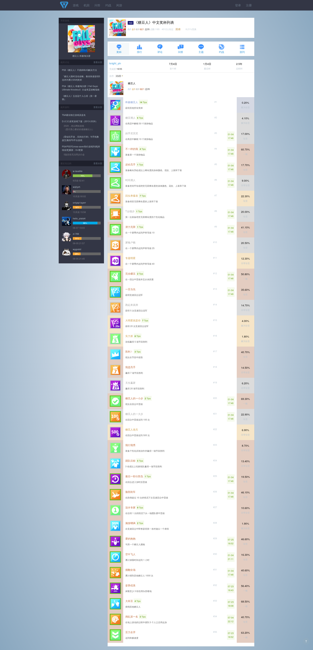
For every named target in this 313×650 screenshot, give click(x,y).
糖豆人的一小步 (134, 398)
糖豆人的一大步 (134, 414)
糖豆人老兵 (131, 429)
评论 (159, 52)
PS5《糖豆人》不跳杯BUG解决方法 (79, 69)
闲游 (119, 5)
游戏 (76, 5)
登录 (238, 5)
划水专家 (130, 507)
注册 (249, 5)
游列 (242, 52)
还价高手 (130, 164)
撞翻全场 (130, 570)
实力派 (129, 336)
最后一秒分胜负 (134, 476)
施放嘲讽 (130, 523)
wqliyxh (76, 186)
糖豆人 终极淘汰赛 (81, 55)
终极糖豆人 (131, 102)
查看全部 (97, 62)
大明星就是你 (133, 320)
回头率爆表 (131, 195)
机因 (86, 5)
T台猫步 (130, 211)
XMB (118, 76)
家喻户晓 (130, 242)
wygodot (77, 249)
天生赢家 (130, 382)
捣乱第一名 (131, 616)
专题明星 (130, 258)
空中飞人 (130, 554)
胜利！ (129, 351)
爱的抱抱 (130, 538)
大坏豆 (129, 601)
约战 (108, 5)
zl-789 (76, 233)
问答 (97, 5)
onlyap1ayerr (79, 202)
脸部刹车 (130, 492)
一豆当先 (130, 289)
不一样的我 (131, 149)
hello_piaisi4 (79, 218)
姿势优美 (130, 585)
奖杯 (119, 52)
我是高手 (130, 367)
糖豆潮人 (130, 117)
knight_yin (115, 63)
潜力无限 (130, 227)
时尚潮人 (130, 180)
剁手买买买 (131, 133)
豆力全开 (130, 632)
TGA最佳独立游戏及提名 (74, 114)
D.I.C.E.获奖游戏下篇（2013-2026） (80, 121)
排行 (139, 52)
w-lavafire (77, 171)
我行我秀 (130, 445)
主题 (201, 52)
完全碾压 (130, 273)
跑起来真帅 (131, 305)
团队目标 (130, 460)
